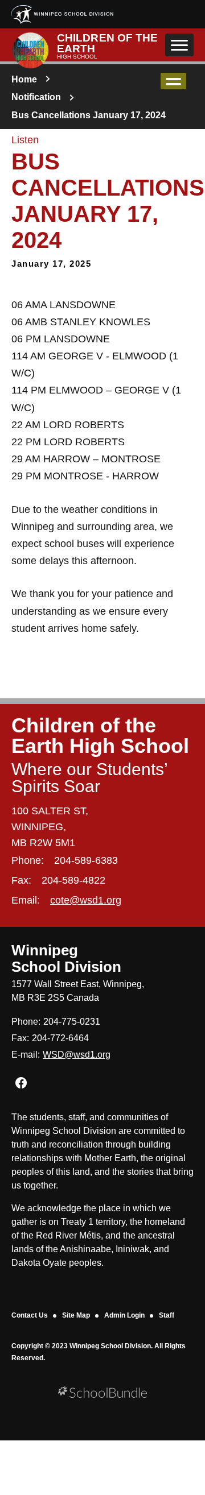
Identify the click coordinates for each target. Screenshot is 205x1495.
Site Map (76, 1315)
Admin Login (124, 1315)
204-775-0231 (71, 1021)
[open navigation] (179, 45)
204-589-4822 (73, 880)
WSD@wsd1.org (76, 1054)
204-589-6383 (86, 860)
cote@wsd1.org (85, 900)
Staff (166, 1315)
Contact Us (29, 1315)
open (173, 81)
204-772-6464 (60, 1038)
